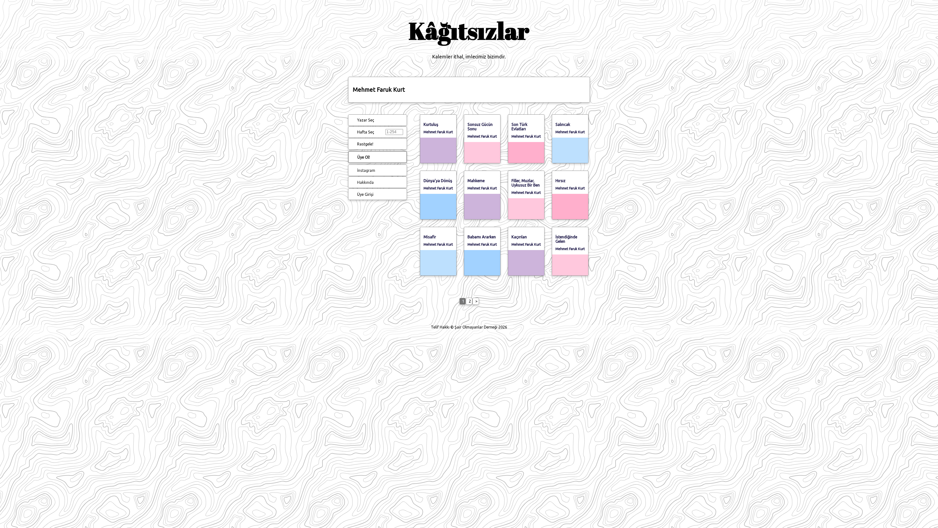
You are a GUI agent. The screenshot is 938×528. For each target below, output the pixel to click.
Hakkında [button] (365, 182)
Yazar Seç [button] (365, 120)
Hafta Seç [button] (365, 132)
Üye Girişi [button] (365, 194)
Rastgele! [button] (365, 144)
